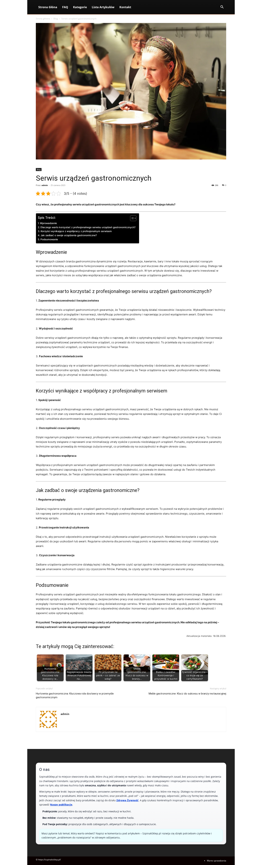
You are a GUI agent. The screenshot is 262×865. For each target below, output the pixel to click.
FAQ (65, 7)
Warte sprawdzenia (216, 860)
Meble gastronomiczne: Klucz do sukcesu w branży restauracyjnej (187, 693)
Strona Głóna (47, 7)
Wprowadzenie (48, 223)
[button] (222, 7)
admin (45, 185)
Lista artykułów (103, 7)
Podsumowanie (49, 239)
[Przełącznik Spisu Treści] (131, 218)
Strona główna (43, 18)
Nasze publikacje (61, 804)
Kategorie (80, 7)
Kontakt (125, 7)
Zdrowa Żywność (127, 800)
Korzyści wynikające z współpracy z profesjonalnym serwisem (76, 231)
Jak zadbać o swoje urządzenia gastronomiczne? (69, 235)
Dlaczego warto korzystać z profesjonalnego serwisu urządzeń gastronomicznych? (87, 227)
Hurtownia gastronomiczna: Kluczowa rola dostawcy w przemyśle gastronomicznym (75, 695)
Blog (55, 18)
